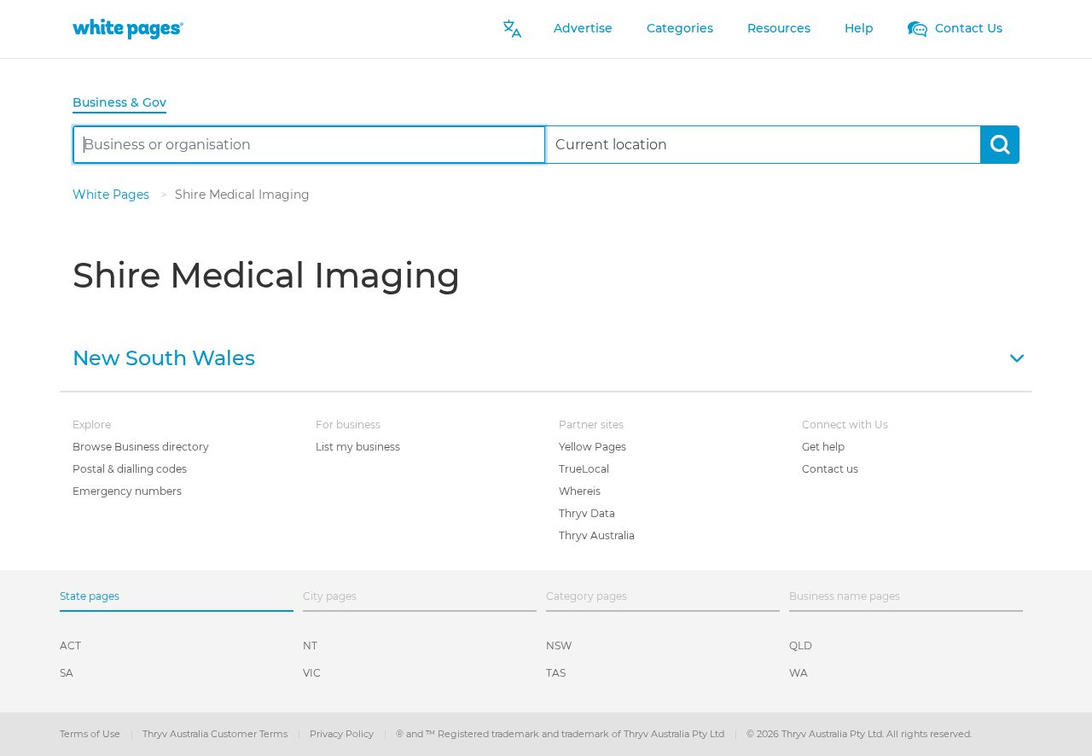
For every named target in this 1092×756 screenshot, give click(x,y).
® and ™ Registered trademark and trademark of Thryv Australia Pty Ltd (561, 734)
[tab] (126, 103)
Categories (680, 28)
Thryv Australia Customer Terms (216, 734)
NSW (559, 645)
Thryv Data (587, 513)
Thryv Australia (597, 535)
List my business (358, 446)
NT (310, 645)
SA (66, 672)
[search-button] (999, 144)
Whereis (580, 491)
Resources (778, 28)
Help (859, 28)
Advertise (583, 28)
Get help (823, 446)
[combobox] (309, 144)
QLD (800, 645)
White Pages (113, 194)
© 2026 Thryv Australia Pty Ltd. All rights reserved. (859, 734)
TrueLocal (584, 468)
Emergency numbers (127, 491)
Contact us (830, 468)
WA (798, 672)
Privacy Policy (343, 734)
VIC (312, 672)
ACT (70, 645)
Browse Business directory (141, 446)
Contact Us (967, 28)
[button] (546, 357)
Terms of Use (91, 734)
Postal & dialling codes (130, 468)
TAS (556, 672)
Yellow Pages (592, 446)
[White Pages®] (128, 28)
